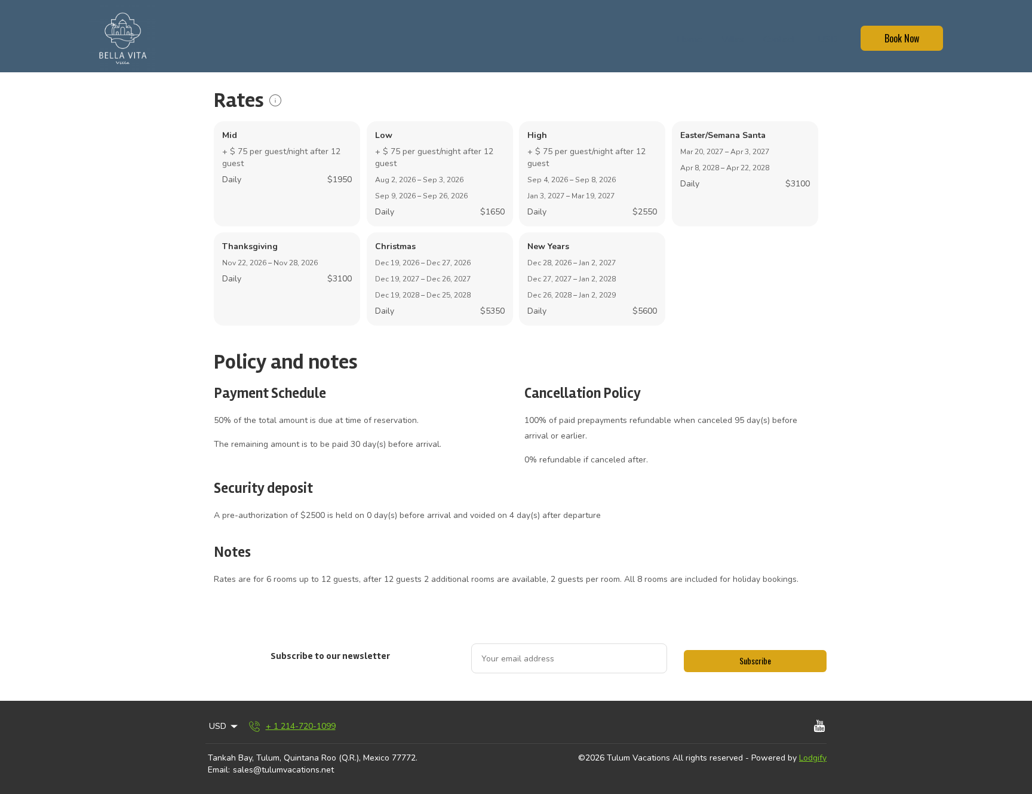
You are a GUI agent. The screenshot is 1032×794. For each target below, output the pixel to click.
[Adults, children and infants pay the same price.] (275, 100)
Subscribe (755, 660)
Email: (219, 769)
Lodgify (813, 758)
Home (689, 39)
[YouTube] (819, 726)
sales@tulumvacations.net (283, 769)
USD (828, 39)
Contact (779, 39)
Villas (732, 39)
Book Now (901, 38)
